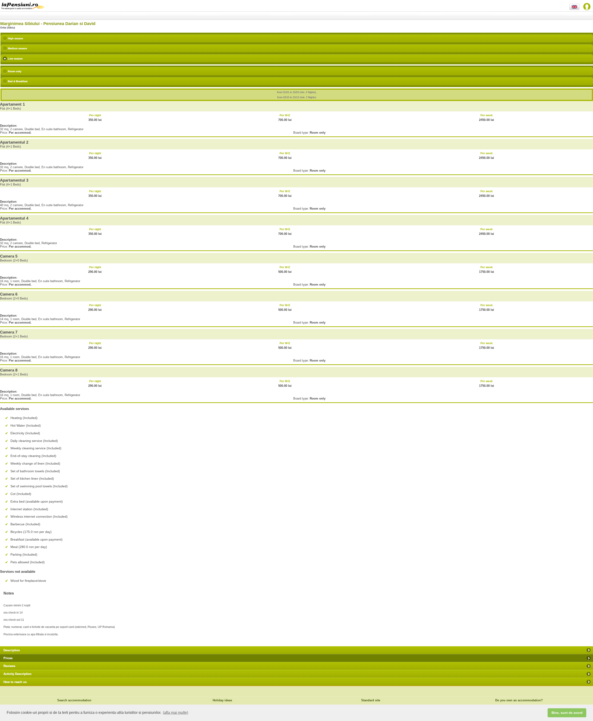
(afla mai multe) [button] (175, 713)
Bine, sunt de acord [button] (567, 713)
